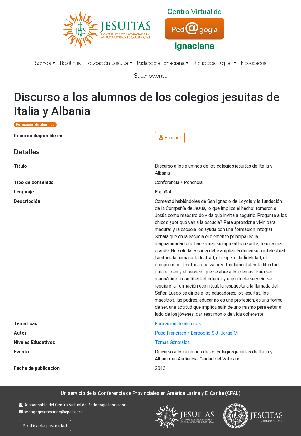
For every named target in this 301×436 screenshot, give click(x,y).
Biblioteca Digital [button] (212, 63)
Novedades (253, 63)
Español (173, 138)
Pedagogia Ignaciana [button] (161, 63)
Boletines (70, 63)
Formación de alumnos (35, 124)
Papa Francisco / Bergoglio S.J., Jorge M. (196, 333)
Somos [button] (43, 63)
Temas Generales (172, 342)
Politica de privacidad (44, 426)
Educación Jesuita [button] (106, 63)
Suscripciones (150, 76)
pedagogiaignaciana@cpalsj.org (53, 412)
